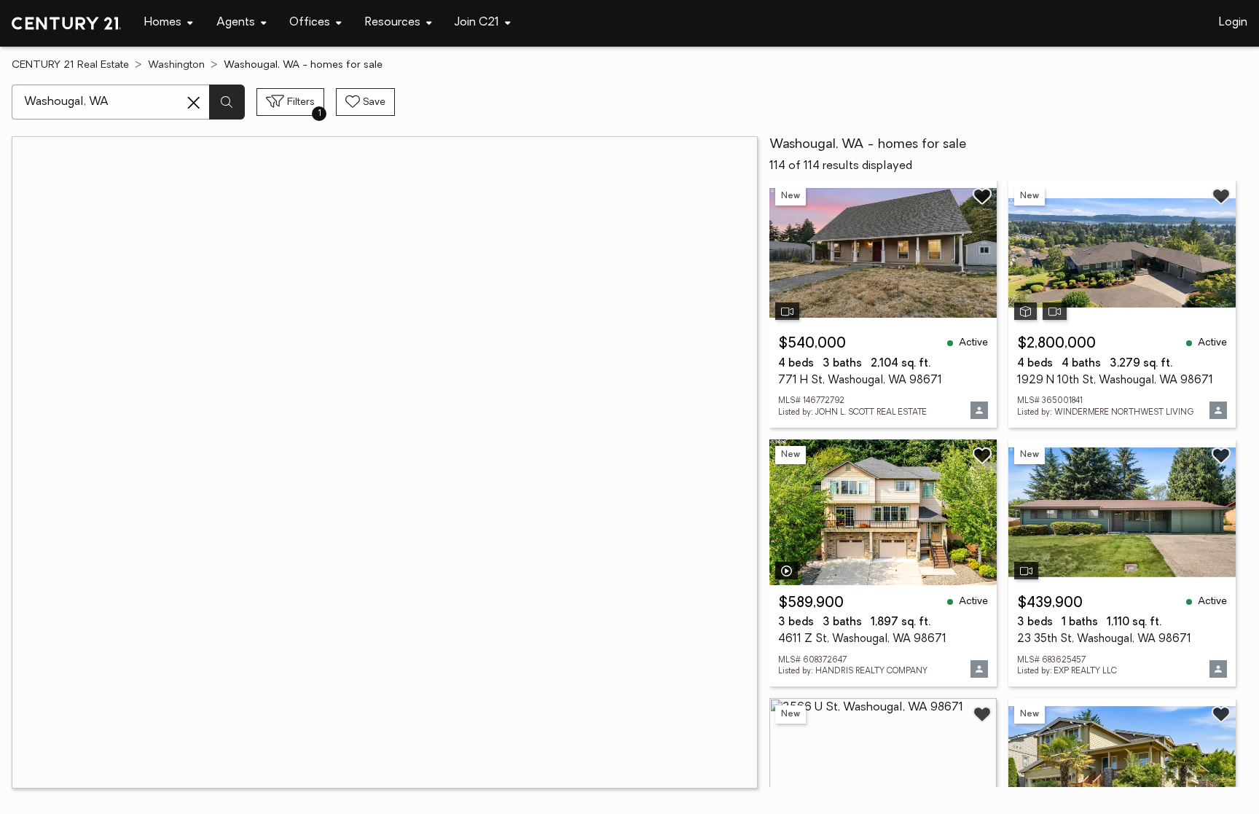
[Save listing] (982, 196)
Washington (176, 65)
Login (1233, 22)
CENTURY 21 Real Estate (70, 65)
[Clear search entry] (194, 102)
